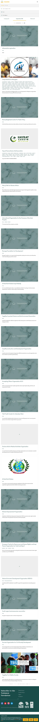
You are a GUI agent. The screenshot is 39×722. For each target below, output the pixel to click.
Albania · (9, 153)
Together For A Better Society (10, 675)
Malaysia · (26, 154)
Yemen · (8, 89)
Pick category (5, 15)
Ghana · (6, 154)
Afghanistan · (4, 153)
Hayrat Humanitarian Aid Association (12, 151)
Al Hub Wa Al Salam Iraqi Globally (11, 283)
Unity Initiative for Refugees (9, 79)
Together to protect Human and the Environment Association (18, 316)
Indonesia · (11, 154)
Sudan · (32, 155)
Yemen (13, 548)
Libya (24, 156)
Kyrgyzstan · (17, 154)
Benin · (12, 153)
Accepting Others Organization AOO (12, 381)
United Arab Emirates (16, 89)
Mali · (29, 154)
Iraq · (14, 154)
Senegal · (25, 155)
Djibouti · (34, 153)
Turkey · (22, 88)
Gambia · (3, 154)
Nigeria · (10, 155)
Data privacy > (21, 690)
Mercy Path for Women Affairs (10, 185)
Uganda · (31, 88)
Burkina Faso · (16, 153)
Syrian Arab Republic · (6, 88)
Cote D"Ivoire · (29, 153)
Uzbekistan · (4, 89)
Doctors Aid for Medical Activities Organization (15, 446)
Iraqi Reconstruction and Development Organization (16, 348)
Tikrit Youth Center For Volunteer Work (12, 414)
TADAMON (2, 5)
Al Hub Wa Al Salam (7, 479)
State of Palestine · (20, 155)
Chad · (25, 153)
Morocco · (4, 155)
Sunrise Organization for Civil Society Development (16, 642)
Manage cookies (31, 719)
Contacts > (20, 696)
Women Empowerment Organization (12, 511)
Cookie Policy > (21, 692)
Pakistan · (14, 155)
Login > (19, 694)
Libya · (11, 89)
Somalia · (29, 155)
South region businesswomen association (13, 611)
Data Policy (17, 719)
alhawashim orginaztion (8, 48)
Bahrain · (3, 548)
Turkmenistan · (27, 88)
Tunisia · (19, 88)
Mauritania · (32, 154)
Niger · (8, 155)
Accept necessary (25, 719)
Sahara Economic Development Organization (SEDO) (17, 578)
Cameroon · (21, 153)
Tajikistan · (13, 88)
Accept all (36, 719)
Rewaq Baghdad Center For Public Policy (13, 119)
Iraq (3, 50)
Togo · (16, 88)
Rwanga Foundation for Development (12, 251)
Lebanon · (22, 154)
